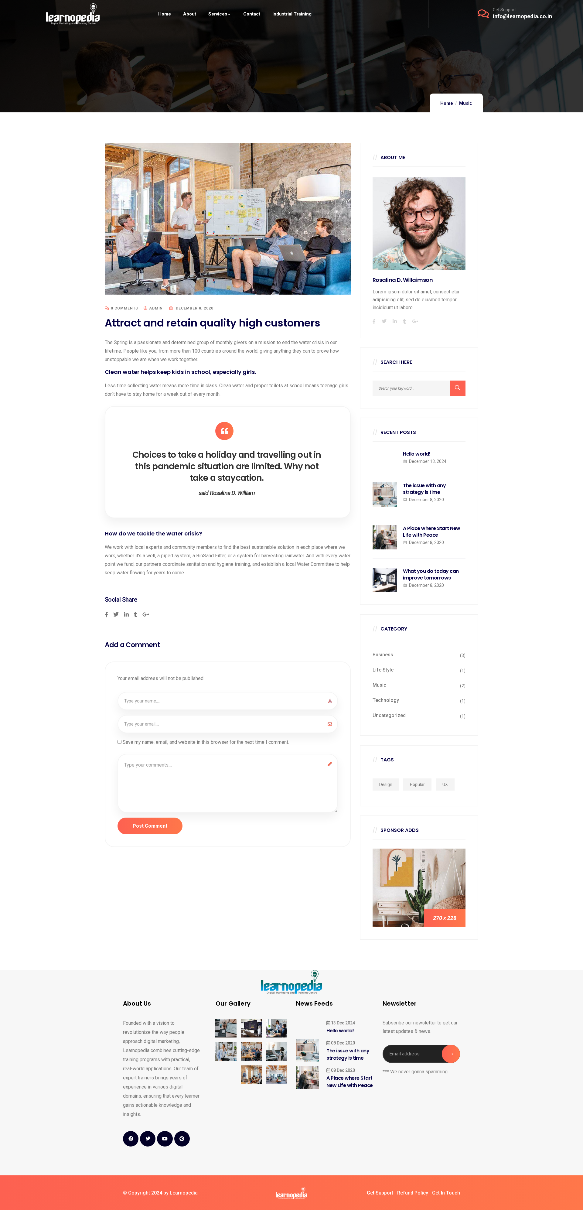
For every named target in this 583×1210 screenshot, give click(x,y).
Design (385, 784)
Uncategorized (389, 715)
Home (446, 103)
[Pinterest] (182, 1139)
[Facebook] (130, 1139)
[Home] (73, 13)
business (383, 655)
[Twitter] (147, 1139)
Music (465, 103)
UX (445, 784)
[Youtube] (164, 1139)
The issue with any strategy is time (424, 489)
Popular (417, 784)
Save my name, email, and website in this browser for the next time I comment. (206, 742)
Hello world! (416, 454)
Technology (386, 700)
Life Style (383, 670)
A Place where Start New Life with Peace (431, 531)
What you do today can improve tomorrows (431, 574)
